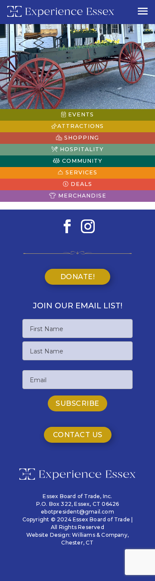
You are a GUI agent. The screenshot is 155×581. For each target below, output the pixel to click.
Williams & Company (99, 535)
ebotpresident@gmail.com (77, 511)
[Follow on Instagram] (88, 226)
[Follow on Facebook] (67, 226)
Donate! (77, 277)
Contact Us (77, 435)
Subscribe (77, 403)
